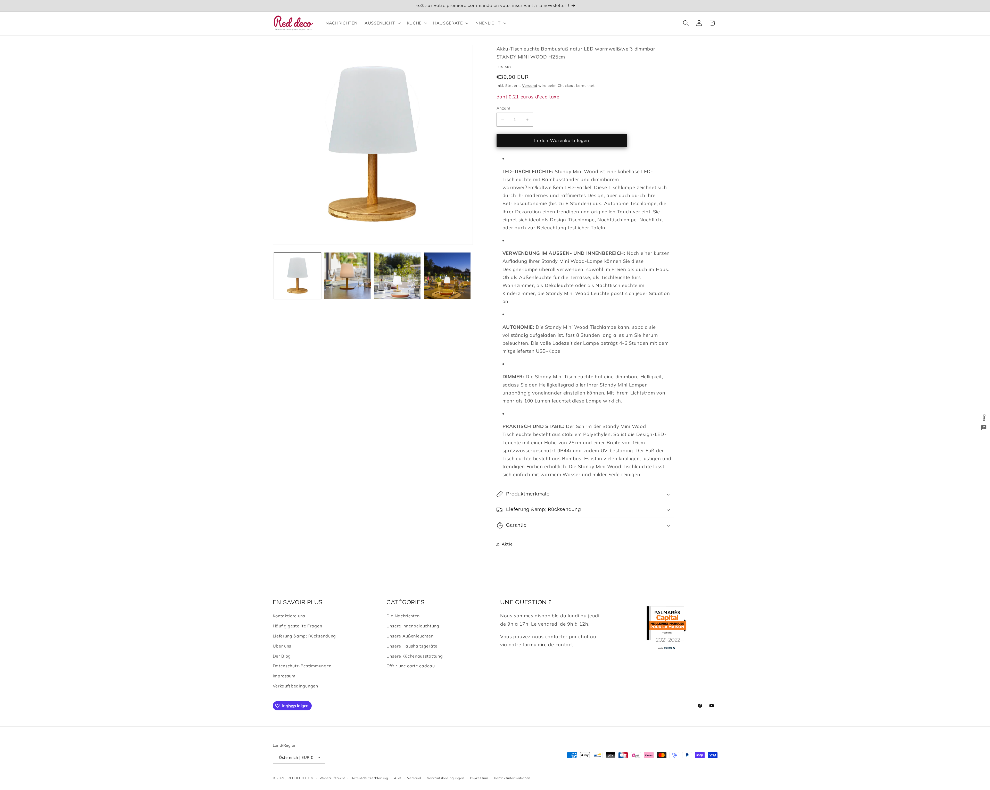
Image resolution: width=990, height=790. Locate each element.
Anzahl (503, 108)
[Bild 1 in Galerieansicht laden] (297, 275)
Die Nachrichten (403, 615)
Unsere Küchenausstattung (414, 656)
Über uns (282, 646)
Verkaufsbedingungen (295, 685)
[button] (382, 23)
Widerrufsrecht (332, 778)
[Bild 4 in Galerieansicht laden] (447, 275)
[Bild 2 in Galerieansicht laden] (347, 275)
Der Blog (282, 656)
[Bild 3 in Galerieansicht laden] (397, 275)
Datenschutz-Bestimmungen (302, 665)
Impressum (284, 675)
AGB (397, 778)
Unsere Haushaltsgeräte (412, 646)
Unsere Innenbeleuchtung (412, 625)
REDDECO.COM (300, 778)
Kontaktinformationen (512, 778)
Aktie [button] (507, 544)
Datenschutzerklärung (369, 778)
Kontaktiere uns (289, 615)
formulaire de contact (548, 645)
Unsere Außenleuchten (410, 635)
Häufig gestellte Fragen (297, 625)
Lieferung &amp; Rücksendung (304, 635)
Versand (529, 85)
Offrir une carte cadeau (410, 665)
